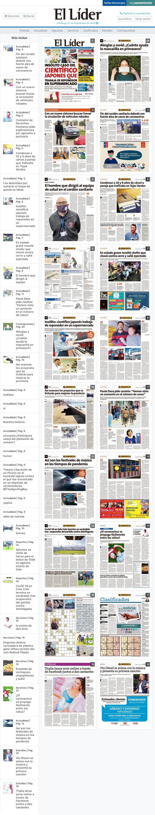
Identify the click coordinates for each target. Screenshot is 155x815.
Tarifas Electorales (114, 3)
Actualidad (40, 30)
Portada (24, 30)
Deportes (57, 30)
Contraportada (126, 30)
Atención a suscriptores (136, 13)
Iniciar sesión (143, 18)
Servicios (73, 30)
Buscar (30, 16)
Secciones (13, 16)
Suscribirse (125, 18)
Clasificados (90, 30)
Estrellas (107, 30)
